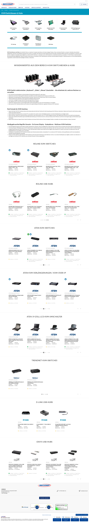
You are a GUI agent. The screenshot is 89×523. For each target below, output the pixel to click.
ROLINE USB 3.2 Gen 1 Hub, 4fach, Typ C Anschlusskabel (16, 207)
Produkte (4, 7)
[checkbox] (54, 517)
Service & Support (36, 7)
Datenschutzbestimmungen (46, 514)
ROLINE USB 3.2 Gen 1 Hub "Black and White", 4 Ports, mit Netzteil (53, 207)
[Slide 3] (44, 220)
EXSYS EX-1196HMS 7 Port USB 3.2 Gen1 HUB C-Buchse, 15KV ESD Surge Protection (35, 465)
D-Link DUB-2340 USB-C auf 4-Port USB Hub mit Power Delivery (63, 425)
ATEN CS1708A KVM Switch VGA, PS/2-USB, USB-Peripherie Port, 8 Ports (72, 251)
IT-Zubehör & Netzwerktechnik (14, 10)
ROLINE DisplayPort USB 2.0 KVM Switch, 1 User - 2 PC (16, 167)
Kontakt (27, 7)
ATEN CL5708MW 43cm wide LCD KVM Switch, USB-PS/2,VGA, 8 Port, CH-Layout (16, 340)
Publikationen (12, 7)
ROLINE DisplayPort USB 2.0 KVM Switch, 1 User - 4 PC (34, 167)
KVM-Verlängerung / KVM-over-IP (14, 293)
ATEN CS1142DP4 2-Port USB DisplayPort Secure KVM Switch (16, 251)
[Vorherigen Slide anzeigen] (78, 220)
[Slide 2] (43, 220)
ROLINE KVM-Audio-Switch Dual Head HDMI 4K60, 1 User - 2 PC (72, 167)
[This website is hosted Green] (61, 507)
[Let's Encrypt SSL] (24, 507)
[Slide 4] (46, 220)
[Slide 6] (45, 265)
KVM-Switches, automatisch (13, 164)
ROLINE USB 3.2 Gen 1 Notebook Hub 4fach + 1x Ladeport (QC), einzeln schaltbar (34, 207)
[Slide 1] (41, 220)
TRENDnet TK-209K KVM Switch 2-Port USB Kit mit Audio (35, 382)
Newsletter (46, 7)
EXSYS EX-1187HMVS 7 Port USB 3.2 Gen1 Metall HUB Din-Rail (53, 465)
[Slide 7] (47, 265)
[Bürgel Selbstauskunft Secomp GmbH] (42, 507)
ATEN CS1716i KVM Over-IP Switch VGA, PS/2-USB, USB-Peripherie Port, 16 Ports (35, 251)
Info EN (86, 0)
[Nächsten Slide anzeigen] (80, 220)
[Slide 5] (48, 220)
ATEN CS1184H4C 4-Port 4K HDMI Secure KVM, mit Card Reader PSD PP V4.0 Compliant (53, 251)
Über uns (20, 7)
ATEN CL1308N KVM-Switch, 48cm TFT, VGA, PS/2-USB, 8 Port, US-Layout (35, 340)
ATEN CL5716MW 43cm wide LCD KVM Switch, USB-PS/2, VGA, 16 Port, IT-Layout (53, 340)
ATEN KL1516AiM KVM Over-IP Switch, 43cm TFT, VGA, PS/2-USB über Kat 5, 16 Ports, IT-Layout (72, 340)
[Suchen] (75, 4)
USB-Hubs (10, 204)
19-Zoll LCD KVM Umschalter (13, 336)
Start (2, 10)
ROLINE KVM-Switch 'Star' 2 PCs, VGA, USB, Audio (53, 167)
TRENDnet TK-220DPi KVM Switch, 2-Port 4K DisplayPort (72, 382)
